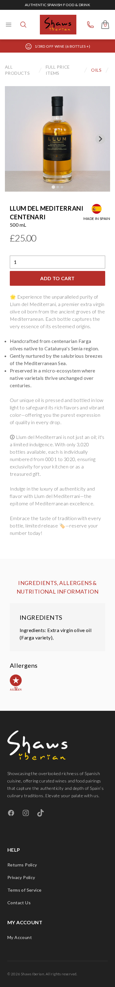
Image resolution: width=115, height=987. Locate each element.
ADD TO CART (57, 278)
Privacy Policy (21, 877)
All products (17, 70)
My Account (19, 937)
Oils (96, 70)
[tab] (53, 187)
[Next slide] (100, 139)
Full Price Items (58, 70)
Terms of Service (24, 890)
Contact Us (19, 902)
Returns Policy (22, 864)
